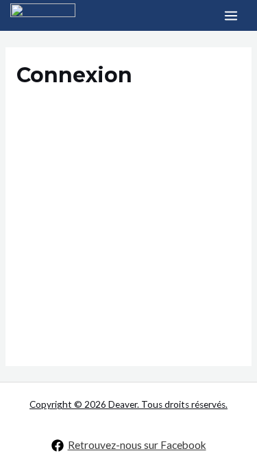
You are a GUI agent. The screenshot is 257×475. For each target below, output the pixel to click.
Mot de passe (48, 179)
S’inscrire (187, 281)
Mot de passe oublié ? (128, 322)
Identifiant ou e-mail (65, 117)
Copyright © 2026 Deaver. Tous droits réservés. (128, 404)
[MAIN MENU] (231, 15)
